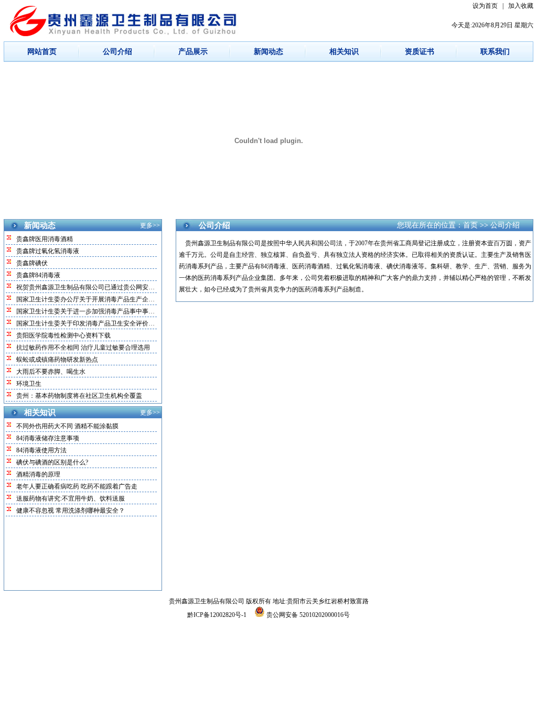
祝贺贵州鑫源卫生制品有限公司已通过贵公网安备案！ (91, 287)
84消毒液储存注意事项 (47, 438)
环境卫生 (28, 383)
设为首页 (485, 5)
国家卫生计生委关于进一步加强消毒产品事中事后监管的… (98, 311)
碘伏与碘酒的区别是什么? (52, 462)
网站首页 (42, 52)
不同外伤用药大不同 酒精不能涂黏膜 (67, 426)
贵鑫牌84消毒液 (38, 275)
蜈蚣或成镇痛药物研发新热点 (57, 359)
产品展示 (193, 52)
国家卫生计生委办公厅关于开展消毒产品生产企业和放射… (98, 299)
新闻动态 (268, 52)
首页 (470, 225)
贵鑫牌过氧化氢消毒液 (47, 251)
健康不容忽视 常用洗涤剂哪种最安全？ (70, 510)
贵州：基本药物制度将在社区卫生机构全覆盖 (79, 395)
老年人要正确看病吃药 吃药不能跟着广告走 (76, 486)
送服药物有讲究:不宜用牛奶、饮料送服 (70, 498)
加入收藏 (520, 5)
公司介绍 (117, 52)
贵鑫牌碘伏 (32, 263)
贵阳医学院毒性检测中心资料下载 (63, 335)
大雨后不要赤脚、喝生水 (50, 371)
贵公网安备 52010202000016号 (307, 615)
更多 (146, 225)
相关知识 (344, 52)
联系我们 (495, 52)
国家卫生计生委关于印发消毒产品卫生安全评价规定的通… (98, 323)
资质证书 (419, 52)
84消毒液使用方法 (41, 450)
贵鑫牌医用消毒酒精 (44, 239)
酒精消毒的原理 (38, 474)
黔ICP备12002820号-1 (217, 615)
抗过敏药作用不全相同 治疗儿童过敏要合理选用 (83, 347)
